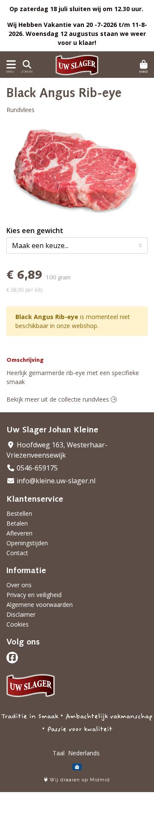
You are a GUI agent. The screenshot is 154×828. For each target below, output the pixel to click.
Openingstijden (27, 543)
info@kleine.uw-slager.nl (55, 480)
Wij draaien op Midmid (79, 780)
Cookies (17, 624)
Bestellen (19, 513)
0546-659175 (36, 468)
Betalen (17, 523)
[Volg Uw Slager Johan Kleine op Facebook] (12, 657)
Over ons (19, 585)
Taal (59, 753)
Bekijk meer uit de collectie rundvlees (58, 399)
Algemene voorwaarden (39, 604)
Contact (17, 553)
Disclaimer (21, 614)
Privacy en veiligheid (34, 595)
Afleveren (19, 533)
